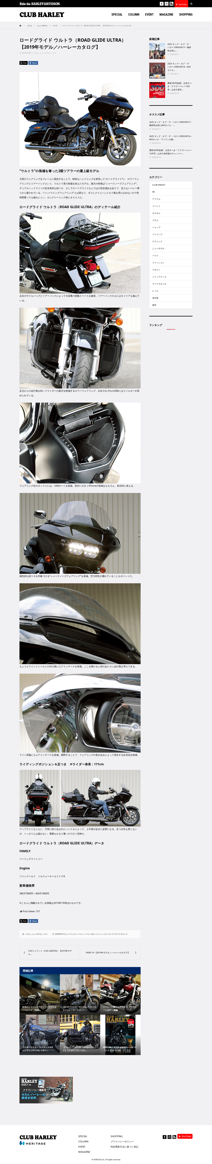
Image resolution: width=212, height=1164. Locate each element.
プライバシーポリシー (122, 1141)
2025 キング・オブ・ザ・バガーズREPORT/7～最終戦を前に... (179, 47)
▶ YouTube (181, 4)
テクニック (157, 241)
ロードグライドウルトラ (117, 934)
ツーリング (71, 934)
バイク (53, 53)
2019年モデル (60, 934)
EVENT (81, 1146)
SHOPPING (117, 1136)
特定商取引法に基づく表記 (124, 1146)
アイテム (156, 199)
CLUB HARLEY (158, 184)
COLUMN (83, 1141)
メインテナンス (159, 276)
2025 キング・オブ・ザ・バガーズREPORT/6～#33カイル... (179, 66)
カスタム (156, 213)
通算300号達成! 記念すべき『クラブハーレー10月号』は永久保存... (179, 86)
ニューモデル (45, 53)
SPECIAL (82, 1136)
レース (155, 290)
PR (153, 191)
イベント (156, 206)
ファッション (158, 262)
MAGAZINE (84, 1151)
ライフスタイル (159, 283)
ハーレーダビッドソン (93, 934)
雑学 (154, 305)
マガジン (156, 269)
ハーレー (79, 934)
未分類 (155, 298)
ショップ (156, 227)
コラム (36, 53)
